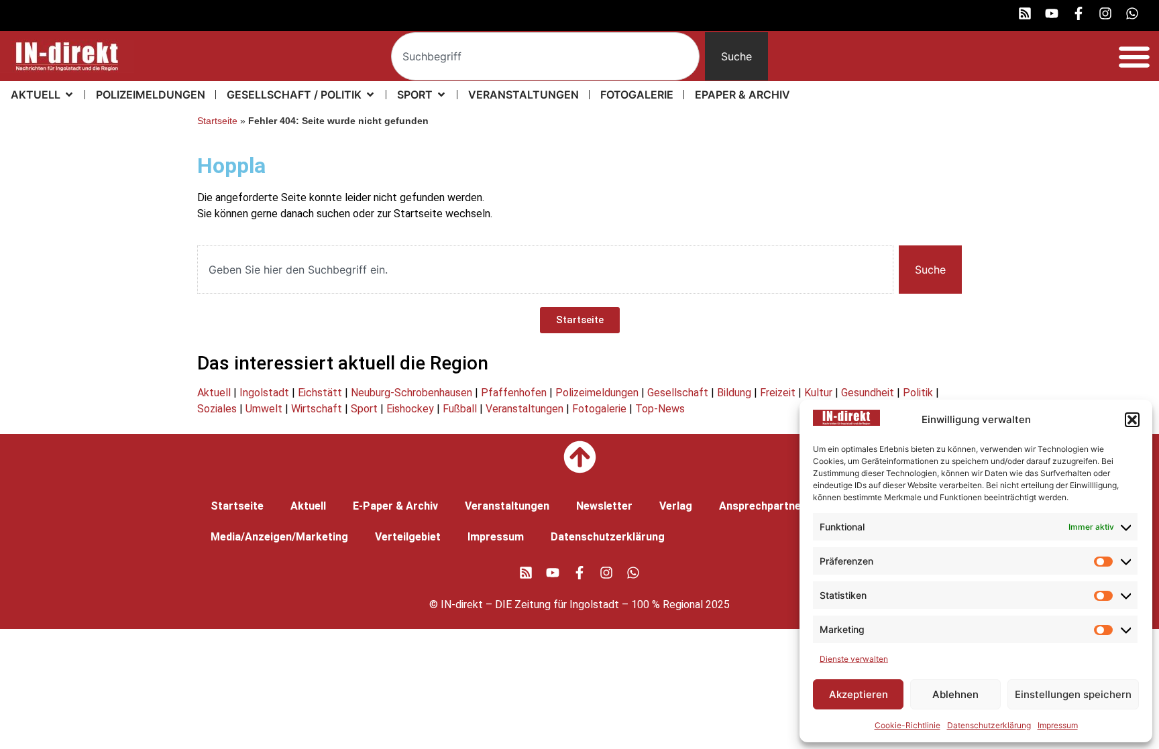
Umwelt (263, 408)
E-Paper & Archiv (395, 506)
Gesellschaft (677, 392)
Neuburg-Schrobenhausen (411, 392)
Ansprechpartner (762, 506)
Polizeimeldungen (597, 392)
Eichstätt (320, 392)
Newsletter (604, 506)
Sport (364, 408)
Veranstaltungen (524, 408)
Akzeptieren (858, 694)
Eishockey (410, 408)
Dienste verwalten (854, 659)
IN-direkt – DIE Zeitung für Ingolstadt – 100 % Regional (572, 604)
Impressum (1058, 725)
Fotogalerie (599, 408)
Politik (918, 392)
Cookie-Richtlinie (907, 725)
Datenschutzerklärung (989, 725)
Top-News (660, 408)
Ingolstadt (264, 392)
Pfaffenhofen (514, 392)
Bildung (734, 392)
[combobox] (545, 56)
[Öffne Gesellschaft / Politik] (370, 95)
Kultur (818, 392)
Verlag (675, 506)
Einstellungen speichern (1073, 694)
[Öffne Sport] (441, 95)
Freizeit (777, 392)
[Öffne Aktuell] (69, 95)
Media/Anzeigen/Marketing (279, 536)
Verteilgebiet (408, 536)
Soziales (217, 408)
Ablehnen (955, 694)
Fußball (460, 408)
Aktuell (214, 392)
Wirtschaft (316, 408)
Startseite (217, 121)
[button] (1132, 419)
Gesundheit (867, 392)
